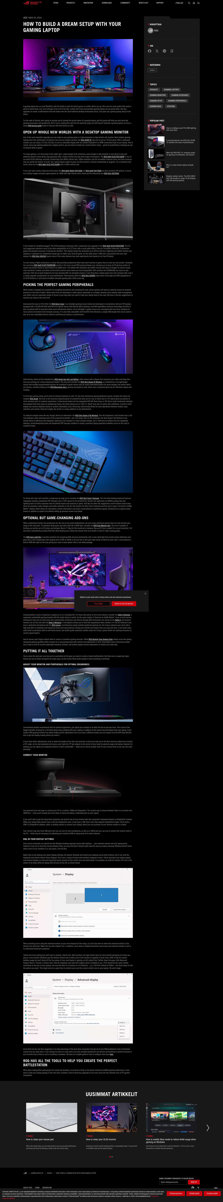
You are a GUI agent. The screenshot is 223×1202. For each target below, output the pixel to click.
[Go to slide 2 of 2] (112, 1156)
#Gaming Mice (155, 106)
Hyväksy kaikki (212, 1193)
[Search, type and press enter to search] (189, 2)
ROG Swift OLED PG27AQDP (114, 157)
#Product (154, 90)
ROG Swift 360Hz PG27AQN (72, 171)
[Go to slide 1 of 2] (110, 1156)
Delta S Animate (124, 615)
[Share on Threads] (172, 51)
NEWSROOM (47, 1188)
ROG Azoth (34, 399)
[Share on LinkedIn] (164, 51)
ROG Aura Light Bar (33, 537)
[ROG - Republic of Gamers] (32, 3)
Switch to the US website (124, 604)
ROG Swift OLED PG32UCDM (113, 246)
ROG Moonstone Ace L (58, 387)
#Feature (171, 106)
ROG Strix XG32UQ (39, 256)
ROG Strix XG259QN (111, 173)
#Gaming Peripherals (177, 101)
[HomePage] (25, 1173)
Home (37, 1188)
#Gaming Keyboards (179, 95)
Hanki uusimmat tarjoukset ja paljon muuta (176, 1178)
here (111, 1054)
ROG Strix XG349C (88, 276)
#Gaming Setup (156, 101)
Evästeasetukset (176, 1193)
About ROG (27, 1188)
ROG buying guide (35, 126)
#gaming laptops (171, 90)
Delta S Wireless (55, 622)
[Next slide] (208, 1128)
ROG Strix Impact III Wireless (91, 382)
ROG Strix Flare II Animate (89, 498)
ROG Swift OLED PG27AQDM (49, 164)
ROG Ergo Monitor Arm (101, 526)
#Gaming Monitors (158, 95)
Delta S (118, 620)
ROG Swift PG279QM (93, 171)
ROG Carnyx (56, 625)
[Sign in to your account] (193, 3)
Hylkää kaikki (194, 1193)
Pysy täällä (98, 604)
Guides (152, 70)
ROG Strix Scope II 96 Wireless (86, 415)
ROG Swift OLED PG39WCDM (44, 265)
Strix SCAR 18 (86, 140)
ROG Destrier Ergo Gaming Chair (101, 639)
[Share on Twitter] (157, 51)
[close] (145, 593)
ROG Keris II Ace (58, 304)
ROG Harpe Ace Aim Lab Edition (67, 379)
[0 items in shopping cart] (198, 3)
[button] (194, 1182)
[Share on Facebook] (149, 51)
